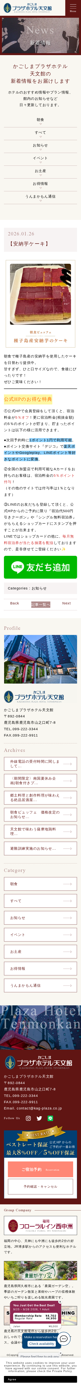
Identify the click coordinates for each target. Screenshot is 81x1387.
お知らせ (40, 145)
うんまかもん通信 (40, 196)
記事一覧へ (40, 605)
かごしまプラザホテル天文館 (27, 8)
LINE (50, 1118)
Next (66, 603)
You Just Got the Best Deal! (28, 1280)
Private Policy (62, 1371)
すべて (40, 132)
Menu (73, 11)
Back (14, 603)
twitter (39, 1118)
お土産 (40, 171)
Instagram (28, 1118)
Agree (12, 1379)
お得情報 (40, 184)
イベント (40, 158)
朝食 (40, 120)
